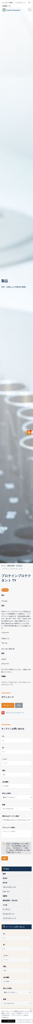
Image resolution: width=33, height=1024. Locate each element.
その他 (5, 905)
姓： (3, 747)
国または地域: (7, 988)
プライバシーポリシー (25, 1021)
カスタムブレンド (8, 914)
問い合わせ (5, 590)
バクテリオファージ (9, 918)
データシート (7, 705)
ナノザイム (6, 909)
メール (4, 759)
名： (3, 736)
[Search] (29, 3)
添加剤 (5, 878)
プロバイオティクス (9, 887)
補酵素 (5, 896)
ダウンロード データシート (14, 712)
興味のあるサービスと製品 (11, 816)
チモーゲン (6, 891)
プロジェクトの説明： (9, 827)
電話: (4, 966)
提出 (4, 858)
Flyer (19, 705)
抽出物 (5, 882)
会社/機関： (6, 782)
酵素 (4, 874)
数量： (4, 804)
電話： (4, 770)
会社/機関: (6, 977)
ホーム (3, 566)
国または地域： (7, 793)
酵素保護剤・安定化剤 (14, 566)
